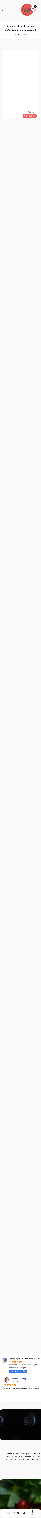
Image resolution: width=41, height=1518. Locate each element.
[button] (36, 1512)
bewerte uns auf (17, 1371)
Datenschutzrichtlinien (27, 105)
